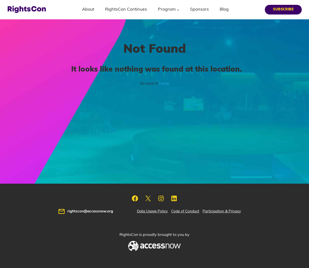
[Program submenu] (178, 9)
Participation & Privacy (222, 211)
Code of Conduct (185, 211)
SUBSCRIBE (283, 9)
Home (164, 83)
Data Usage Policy (152, 211)
